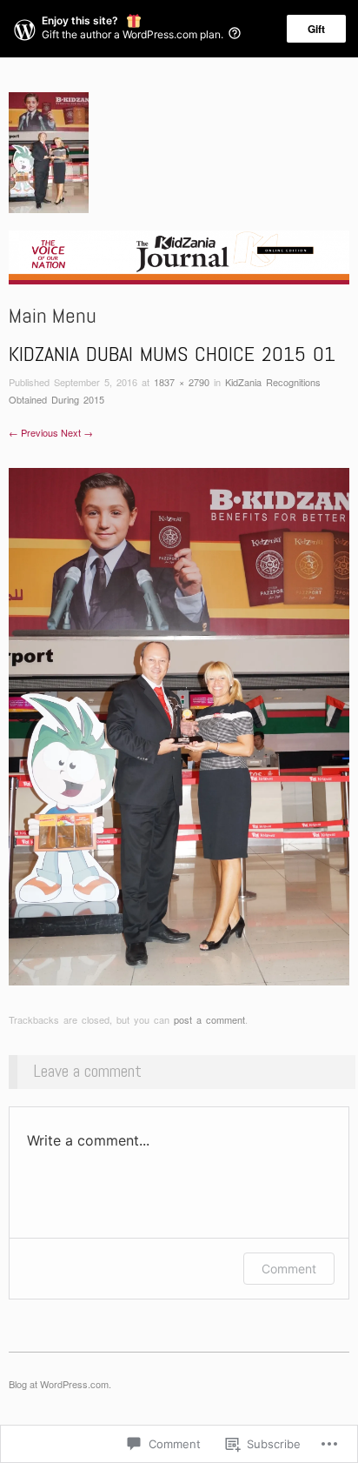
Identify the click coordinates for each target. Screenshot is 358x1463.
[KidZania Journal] (179, 264)
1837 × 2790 (181, 382)
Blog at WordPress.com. (60, 1384)
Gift (316, 29)
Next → (77, 432)
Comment (289, 1268)
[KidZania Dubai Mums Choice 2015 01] (179, 725)
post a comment (209, 1019)
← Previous (33, 432)
